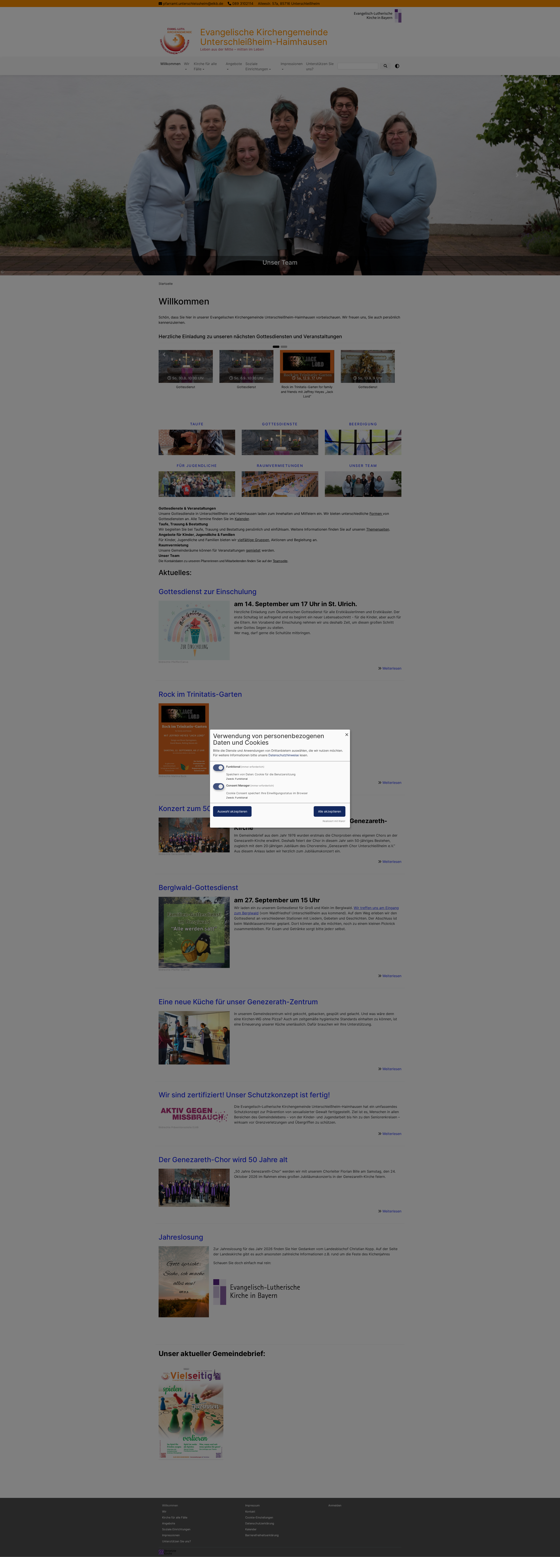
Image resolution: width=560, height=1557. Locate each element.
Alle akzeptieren (329, 811)
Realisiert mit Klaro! (334, 821)
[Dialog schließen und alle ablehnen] (346, 732)
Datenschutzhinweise (283, 755)
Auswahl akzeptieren (232, 811)
